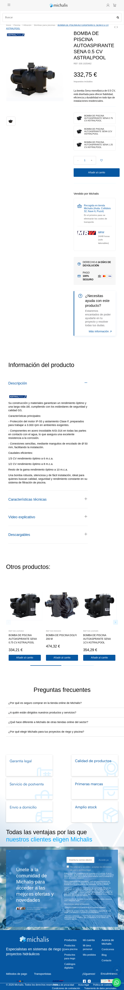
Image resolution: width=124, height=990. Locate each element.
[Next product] (117, 27)
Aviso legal (83, 984)
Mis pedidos (89, 955)
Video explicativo (21, 517)
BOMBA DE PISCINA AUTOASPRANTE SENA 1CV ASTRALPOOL (97, 639)
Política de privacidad (63, 984)
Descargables (19, 535)
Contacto (106, 960)
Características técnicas (27, 499)
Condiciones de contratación (66, 988)
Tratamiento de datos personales (100, 988)
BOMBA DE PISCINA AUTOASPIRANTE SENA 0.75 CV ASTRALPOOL (23, 639)
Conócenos (108, 949)
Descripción (17, 383)
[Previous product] (115, 27)
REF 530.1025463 (16, 631)
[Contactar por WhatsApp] (116, 982)
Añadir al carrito (96, 172)
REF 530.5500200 (53, 631)
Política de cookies (102, 984)
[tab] (48, 383)
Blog (104, 955)
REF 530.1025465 (90, 631)
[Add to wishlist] (101, 160)
